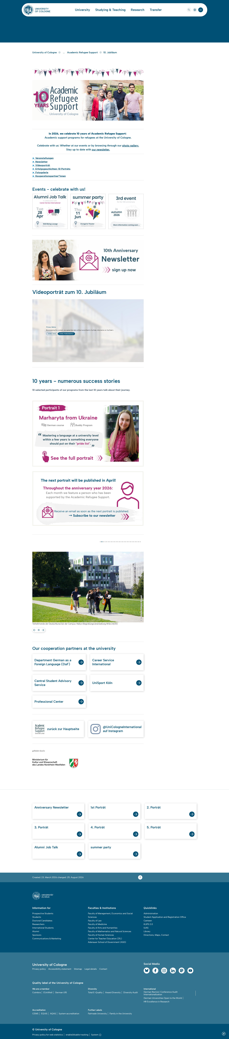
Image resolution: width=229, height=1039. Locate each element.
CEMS (35, 1013)
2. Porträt (154, 807)
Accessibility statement (59, 969)
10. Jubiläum (110, 52)
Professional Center (48, 701)
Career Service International (103, 662)
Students (36, 917)
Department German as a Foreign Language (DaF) (52, 662)
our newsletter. (101, 149)
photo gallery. (130, 145)
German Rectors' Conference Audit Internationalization (161, 993)
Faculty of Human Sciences (101, 935)
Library (147, 931)
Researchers (38, 924)
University (82, 9)
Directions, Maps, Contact (156, 935)
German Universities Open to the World (163, 998)
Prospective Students (42, 913)
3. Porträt (41, 827)
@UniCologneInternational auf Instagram (122, 729)
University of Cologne (44, 52)
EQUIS (44, 1013)
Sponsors (36, 935)
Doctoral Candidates (42, 920)
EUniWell (47, 992)
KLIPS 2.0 (148, 924)
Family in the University (121, 1013)
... (64, 52)
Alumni (35, 931)
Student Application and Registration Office (165, 917)
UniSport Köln (102, 683)
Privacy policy (39, 969)
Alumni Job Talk (46, 847)
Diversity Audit (130, 992)
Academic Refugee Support (82, 52)
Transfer (156, 9)
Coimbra (36, 992)
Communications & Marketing (46, 938)
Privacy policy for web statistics (47, 1034)
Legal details (91, 969)
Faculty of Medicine (97, 924)
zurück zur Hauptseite (63, 729)
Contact (103, 969)
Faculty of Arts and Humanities (102, 928)
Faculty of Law (95, 920)
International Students (43, 928)
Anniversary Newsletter (51, 807)
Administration (151, 913)
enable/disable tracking (77, 1034)
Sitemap (78, 969)
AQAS (53, 1013)
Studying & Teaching (110, 9)
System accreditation (69, 1013)
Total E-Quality (95, 992)
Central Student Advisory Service (52, 683)
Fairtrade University (97, 1013)
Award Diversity (113, 992)
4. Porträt (98, 827)
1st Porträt (98, 807)
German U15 (61, 992)
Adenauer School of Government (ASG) (107, 942)
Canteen (148, 920)
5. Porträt (154, 827)
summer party (101, 847)
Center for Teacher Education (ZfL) (105, 938)
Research (137, 9)
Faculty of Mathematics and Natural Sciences (109, 931)
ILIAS (146, 928)
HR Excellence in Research (156, 1001)
